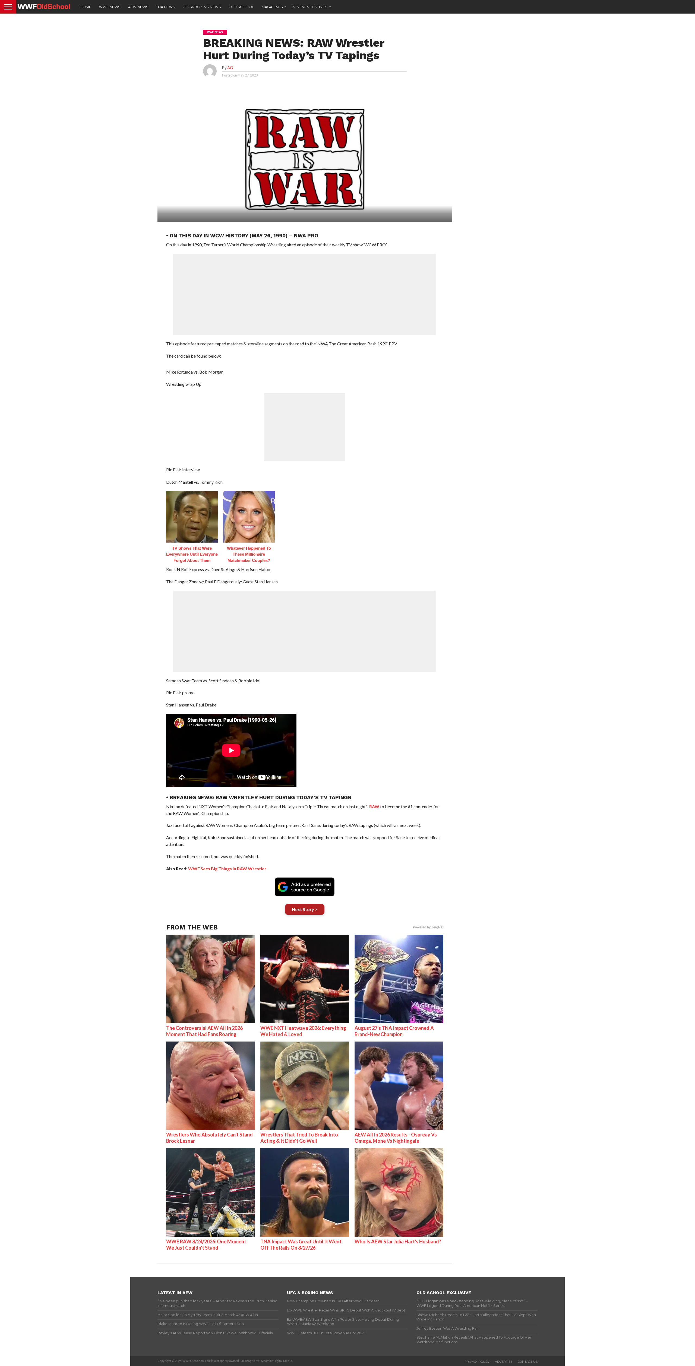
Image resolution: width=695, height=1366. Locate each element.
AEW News (138, 7)
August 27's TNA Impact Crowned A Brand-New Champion (394, 1031)
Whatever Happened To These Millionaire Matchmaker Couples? (249, 554)
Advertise (503, 1362)
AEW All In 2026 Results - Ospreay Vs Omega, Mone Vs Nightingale (396, 1138)
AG (230, 67)
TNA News (165, 7)
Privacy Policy (477, 1362)
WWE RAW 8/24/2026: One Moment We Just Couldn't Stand (206, 1244)
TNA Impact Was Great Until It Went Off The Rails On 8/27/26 (301, 1244)
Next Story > (305, 909)
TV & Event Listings (309, 7)
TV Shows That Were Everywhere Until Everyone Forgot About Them (192, 554)
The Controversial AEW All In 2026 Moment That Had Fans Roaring (204, 1031)
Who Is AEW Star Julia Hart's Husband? (398, 1241)
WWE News (110, 7)
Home (85, 7)
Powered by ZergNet (428, 927)
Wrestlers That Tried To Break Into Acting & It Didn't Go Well (299, 1138)
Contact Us (528, 1362)
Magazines (272, 7)
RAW (374, 806)
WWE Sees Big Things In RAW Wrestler (227, 868)
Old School (241, 7)
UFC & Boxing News (202, 7)
